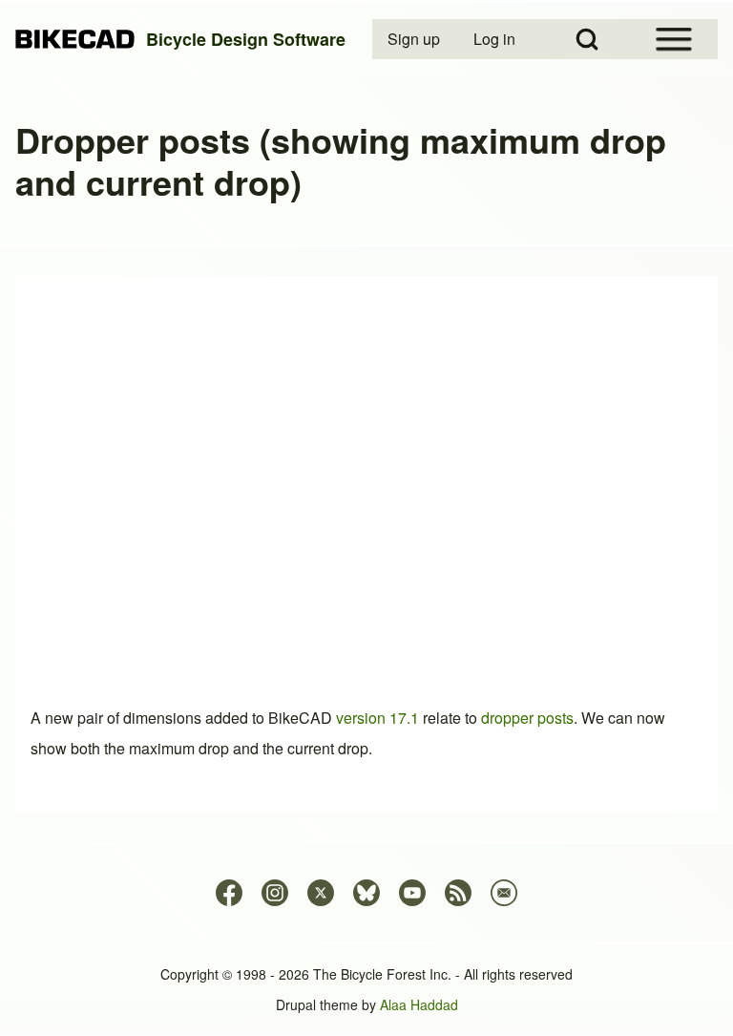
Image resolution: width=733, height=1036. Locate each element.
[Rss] (458, 892)
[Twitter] (321, 892)
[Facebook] (229, 892)
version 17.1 (377, 718)
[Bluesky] (366, 892)
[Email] (504, 892)
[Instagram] (275, 892)
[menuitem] (415, 39)
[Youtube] (412, 892)
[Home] (75, 40)
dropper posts (527, 718)
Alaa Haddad (419, 1004)
